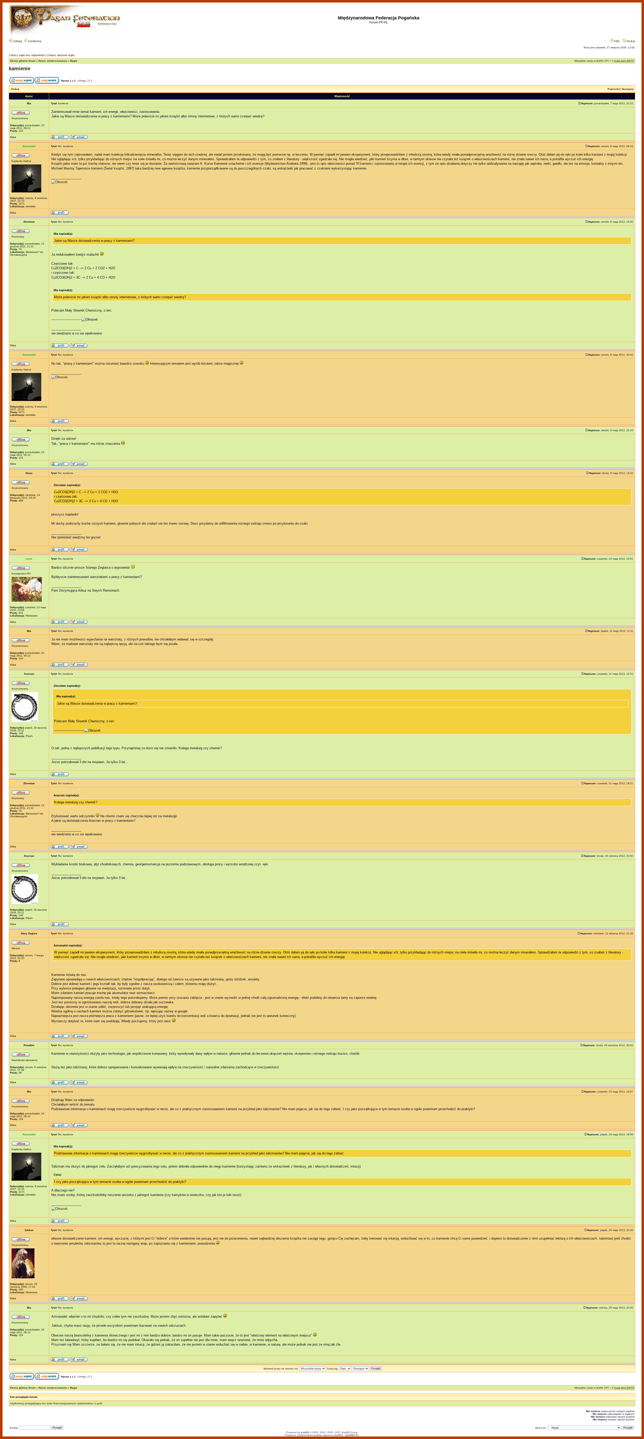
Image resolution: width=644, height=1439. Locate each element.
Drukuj (15, 89)
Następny (628, 89)
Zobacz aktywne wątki (60, 55)
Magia (73, 60)
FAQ (616, 41)
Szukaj (630, 41)
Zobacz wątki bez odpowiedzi (27, 55)
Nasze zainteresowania (52, 60)
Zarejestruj (34, 41)
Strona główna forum (22, 60)
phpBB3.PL (352, 1435)
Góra (13, 137)
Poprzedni (614, 89)
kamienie (19, 68)
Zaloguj (17, 41)
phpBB (305, 1432)
